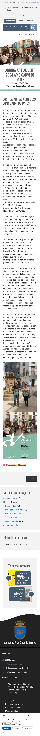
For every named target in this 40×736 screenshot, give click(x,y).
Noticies (30, 86)
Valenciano (10, 21)
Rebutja (17, 728)
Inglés (30, 21)
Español (21, 21)
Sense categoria (10, 521)
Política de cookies (13, 707)
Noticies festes (12, 513)
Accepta (6, 728)
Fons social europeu (14, 510)
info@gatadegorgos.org (29, 2)
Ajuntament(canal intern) (19, 684)
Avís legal (9, 700)
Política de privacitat (14, 704)
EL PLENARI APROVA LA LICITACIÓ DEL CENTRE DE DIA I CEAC (17, 594)
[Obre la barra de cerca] (19, 34)
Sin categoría (9, 525)
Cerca (31, 478)
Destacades (21, 86)
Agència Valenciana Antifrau (20, 687)
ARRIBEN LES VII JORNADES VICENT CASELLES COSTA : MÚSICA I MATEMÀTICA (23, 578)
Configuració (28, 728)
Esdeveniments (10, 498)
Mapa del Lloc (11, 711)
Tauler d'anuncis (12, 517)
